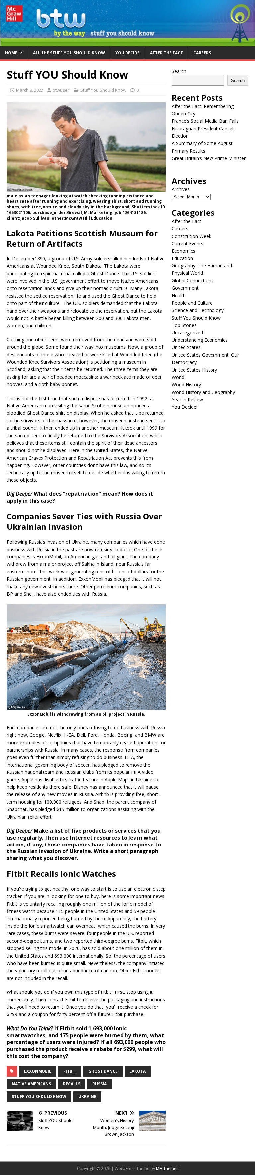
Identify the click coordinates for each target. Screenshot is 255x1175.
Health (179, 295)
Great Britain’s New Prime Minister (209, 158)
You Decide (127, 53)
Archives (181, 189)
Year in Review (187, 399)
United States (186, 347)
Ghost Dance (103, 1071)
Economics (183, 251)
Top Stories (184, 325)
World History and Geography (203, 392)
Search (179, 71)
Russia (99, 1084)
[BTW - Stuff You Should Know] (127, 42)
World (178, 377)
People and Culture (192, 303)
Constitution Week (191, 236)
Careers (202, 53)
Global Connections (192, 280)
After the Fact (166, 53)
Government (185, 288)
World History (186, 384)
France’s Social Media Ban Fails (205, 121)
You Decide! (184, 407)
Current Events (187, 243)
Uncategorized (187, 333)
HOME (11, 53)
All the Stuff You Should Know (69, 53)
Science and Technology (198, 310)
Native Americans (31, 1084)
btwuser (61, 90)
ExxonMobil (37, 1071)
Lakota (137, 1071)
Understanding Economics (200, 340)
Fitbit (69, 1071)
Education (182, 258)
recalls (71, 1084)
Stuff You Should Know (103, 90)
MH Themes (167, 1168)
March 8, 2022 (29, 90)
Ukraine (87, 1096)
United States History (194, 370)
